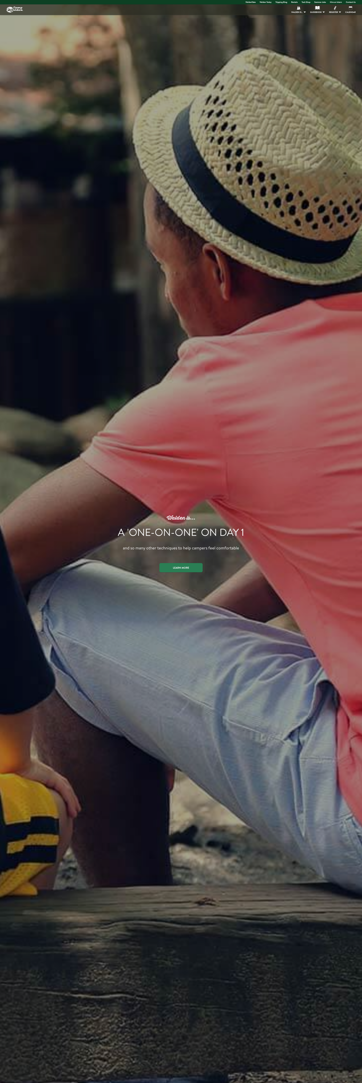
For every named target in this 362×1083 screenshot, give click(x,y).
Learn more (181, 567)
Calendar (350, 12)
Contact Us (351, 2)
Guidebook (316, 12)
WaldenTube (250, 2)
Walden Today (266, 2)
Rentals (294, 2)
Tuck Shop (306, 2)
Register (333, 12)
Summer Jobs (320, 2)
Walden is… (297, 12)
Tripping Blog (281, 2)
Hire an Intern (336, 2)
